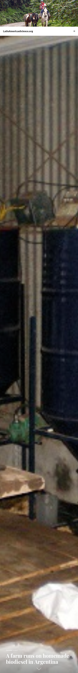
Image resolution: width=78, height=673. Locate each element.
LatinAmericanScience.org (18, 31)
